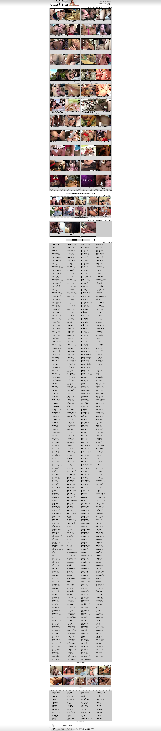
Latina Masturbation (85, 431)
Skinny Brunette (99, 451)
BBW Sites (84, 709)
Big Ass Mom (55, 523)
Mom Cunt (83, 645)
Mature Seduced (84, 571)
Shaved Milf (98, 439)
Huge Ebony (83, 338)
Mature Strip (83, 580)
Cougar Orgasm (70, 405)
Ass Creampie (55, 431)
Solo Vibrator (98, 478)
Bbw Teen (54, 486)
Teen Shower (98, 558)
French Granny (70, 590)
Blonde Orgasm (55, 647)
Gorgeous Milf (70, 634)
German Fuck (69, 610)
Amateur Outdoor (55, 308)
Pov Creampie (98, 334)
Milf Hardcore (84, 611)
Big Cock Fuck (55, 538)
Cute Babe (69, 439)
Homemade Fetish (84, 293)
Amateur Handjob (55, 290)
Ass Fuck (54, 435)
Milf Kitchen (83, 613)
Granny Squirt (69, 655)
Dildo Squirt (69, 458)
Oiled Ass (98, 269)
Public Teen (98, 357)
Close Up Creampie (71, 389)
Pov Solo (97, 342)
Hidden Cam (83, 286)
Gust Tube (70, 693)
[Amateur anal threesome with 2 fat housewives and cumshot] (103, 80)
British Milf (69, 274)
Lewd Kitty (99, 715)
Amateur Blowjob (55, 260)
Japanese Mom (84, 399)
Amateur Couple (55, 270)
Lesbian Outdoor (84, 473)
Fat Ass (68, 527)
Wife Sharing (98, 629)
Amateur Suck (55, 322)
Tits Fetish (98, 585)
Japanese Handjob (84, 393)
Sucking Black (99, 503)
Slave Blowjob (98, 454)
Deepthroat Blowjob (71, 451)
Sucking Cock (98, 504)
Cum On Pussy (70, 426)
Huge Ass (83, 331)
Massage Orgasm (84, 503)
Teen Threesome (99, 567)
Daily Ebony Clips (71, 712)
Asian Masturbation (56, 413)
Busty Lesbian (69, 335)
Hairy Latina (83, 259)
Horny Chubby (84, 309)
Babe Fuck (54, 444)
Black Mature (55, 588)
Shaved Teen (98, 444)
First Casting (69, 572)
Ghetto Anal (69, 619)
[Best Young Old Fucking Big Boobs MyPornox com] (103, 186)
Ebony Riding (69, 509)
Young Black (98, 645)
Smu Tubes (70, 705)
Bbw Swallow (55, 484)
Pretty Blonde (98, 350)
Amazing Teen (55, 342)
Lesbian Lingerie (84, 462)
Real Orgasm (98, 380)
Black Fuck (54, 584)
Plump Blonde (98, 305)
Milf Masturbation (84, 614)
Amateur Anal (55, 253)
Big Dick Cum (55, 546)
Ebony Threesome (70, 513)
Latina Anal (83, 418)
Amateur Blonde (55, 259)
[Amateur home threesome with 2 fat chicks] (103, 95)
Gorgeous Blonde (70, 633)
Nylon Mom (98, 266)
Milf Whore (83, 637)
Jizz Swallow (83, 406)
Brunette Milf (69, 302)
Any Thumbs (105, 686)
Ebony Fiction (70, 719)
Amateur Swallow (55, 324)
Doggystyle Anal (70, 468)
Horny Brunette (84, 308)
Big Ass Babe (55, 510)
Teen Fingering (99, 540)
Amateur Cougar (55, 269)
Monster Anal (84, 656)
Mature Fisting (84, 536)
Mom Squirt (83, 653)
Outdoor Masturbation (100, 290)
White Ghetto (98, 614)
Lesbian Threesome (85, 486)
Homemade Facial (84, 292)
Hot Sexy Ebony (85, 698)
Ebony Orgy (69, 507)
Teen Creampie (99, 532)
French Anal (69, 585)
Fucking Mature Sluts (86, 719)
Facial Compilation (70, 522)
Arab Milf (54, 390)
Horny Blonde (84, 306)
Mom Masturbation (85, 647)
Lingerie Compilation (85, 494)
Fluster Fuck (56, 216)
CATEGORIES (68, 193)
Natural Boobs (98, 257)
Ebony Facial (69, 491)
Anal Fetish (54, 363)
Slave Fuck (98, 455)
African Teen (54, 251)
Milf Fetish (83, 606)
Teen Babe (98, 525)
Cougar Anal (69, 402)
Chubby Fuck (69, 370)
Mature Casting (84, 520)
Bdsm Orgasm (55, 491)
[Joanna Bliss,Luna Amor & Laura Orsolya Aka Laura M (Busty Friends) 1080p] (57, 110)
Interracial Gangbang (85, 363)
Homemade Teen (84, 300)
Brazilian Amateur (70, 256)
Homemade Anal (84, 289)
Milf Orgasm (83, 616)
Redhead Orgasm (99, 392)
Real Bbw (98, 373)
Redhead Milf (98, 390)
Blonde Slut (54, 653)
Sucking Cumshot (99, 506)
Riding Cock (98, 402)
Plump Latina (98, 309)
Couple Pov (69, 410)
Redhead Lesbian (99, 387)
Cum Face (69, 420)
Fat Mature (69, 542)
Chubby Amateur (70, 360)
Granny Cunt (69, 640)
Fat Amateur (69, 525)
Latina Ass (83, 419)
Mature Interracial (84, 546)
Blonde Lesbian (55, 642)
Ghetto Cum (69, 620)
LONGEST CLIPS (86, 193)
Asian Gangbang (55, 409)
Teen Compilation (99, 530)
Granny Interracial (70, 646)
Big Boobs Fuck (55, 529)
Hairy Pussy (83, 266)
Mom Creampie (84, 643)
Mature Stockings (84, 578)
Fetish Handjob (70, 561)
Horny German (84, 313)
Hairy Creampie (84, 254)
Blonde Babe (54, 623)
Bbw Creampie (55, 452)
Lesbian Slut (83, 477)
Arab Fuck (54, 387)
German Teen (69, 616)
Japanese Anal (84, 384)
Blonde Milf (54, 645)
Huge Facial (83, 340)
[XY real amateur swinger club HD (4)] (88, 186)
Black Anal (54, 569)
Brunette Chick (70, 289)
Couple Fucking (70, 409)
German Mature (70, 613)
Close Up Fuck (70, 393)
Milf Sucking (83, 632)
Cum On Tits (69, 428)
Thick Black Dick (99, 571)
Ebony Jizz (69, 497)
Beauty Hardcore (55, 499)
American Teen (55, 355)
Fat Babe (68, 529)
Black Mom (54, 591)
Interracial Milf (84, 366)
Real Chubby (98, 377)
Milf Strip (83, 630)
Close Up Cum (70, 390)
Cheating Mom (70, 355)
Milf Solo (83, 624)
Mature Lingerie (84, 553)
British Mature (69, 273)
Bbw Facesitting (55, 455)
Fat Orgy (68, 546)
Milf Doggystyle (84, 603)
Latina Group (84, 426)
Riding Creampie (99, 403)
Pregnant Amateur (99, 345)
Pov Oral (97, 338)
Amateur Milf (55, 299)
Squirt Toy (98, 491)
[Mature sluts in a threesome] (57, 49)
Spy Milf (97, 488)
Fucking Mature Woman (101, 693)
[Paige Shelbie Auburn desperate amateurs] (88, 49)
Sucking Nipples (99, 509)
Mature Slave (83, 572)
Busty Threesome (70, 342)
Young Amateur (99, 639)
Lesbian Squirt (84, 480)
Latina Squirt (83, 442)
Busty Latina (69, 334)
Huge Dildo (83, 337)
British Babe (69, 266)
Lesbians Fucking (84, 490)
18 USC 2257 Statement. (84, 729)
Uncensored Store (80, 675)
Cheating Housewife (71, 350)
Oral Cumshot (98, 274)
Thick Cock (98, 572)
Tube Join (68, 206)
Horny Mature (84, 318)
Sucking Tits (98, 510)
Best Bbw (54, 501)
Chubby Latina (70, 371)
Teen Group (98, 545)
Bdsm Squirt (54, 493)
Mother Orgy (98, 254)
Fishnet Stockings (70, 578)
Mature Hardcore (84, 545)
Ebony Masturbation (71, 500)
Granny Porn (99, 698)
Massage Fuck (84, 501)
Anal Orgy (54, 370)
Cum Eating (69, 419)
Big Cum (54, 540)
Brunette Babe (69, 283)
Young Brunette (99, 647)
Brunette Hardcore (70, 299)
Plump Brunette (99, 308)
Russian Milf (98, 418)
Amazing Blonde (55, 335)
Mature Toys (83, 588)
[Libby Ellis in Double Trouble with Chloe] (72, 155)
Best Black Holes (71, 709)
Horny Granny (84, 315)
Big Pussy (54, 556)
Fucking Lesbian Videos (87, 718)
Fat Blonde (69, 532)
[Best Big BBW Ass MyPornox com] (103, 125)
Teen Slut (97, 559)
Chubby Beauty (70, 364)
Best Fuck (54, 504)
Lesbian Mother (84, 468)
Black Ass (54, 571)
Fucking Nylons (100, 695)
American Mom (55, 353)
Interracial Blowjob (85, 351)
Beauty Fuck (54, 497)
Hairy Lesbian (84, 260)
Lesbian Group (84, 460)
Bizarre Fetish (55, 568)
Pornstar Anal (98, 322)
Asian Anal (54, 393)
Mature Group (84, 542)
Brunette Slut (69, 311)
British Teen (69, 279)
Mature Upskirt (84, 590)
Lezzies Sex (99, 716)
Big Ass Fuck (55, 517)
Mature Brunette (84, 519)
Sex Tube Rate (70, 702)
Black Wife (54, 619)
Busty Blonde (69, 327)
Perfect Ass (98, 299)
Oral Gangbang (99, 276)
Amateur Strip (55, 321)
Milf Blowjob (83, 597)
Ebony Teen (69, 512)
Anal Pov (54, 371)
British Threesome (70, 280)
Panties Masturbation (100, 296)
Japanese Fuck (84, 392)
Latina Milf (83, 432)
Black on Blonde (55, 620)
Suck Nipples (98, 499)
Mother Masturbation (100, 251)
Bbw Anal (54, 447)
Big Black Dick (55, 527)
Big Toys (54, 567)
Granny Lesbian (70, 647)
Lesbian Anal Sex (84, 448)
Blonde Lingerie (55, 643)
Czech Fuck (69, 448)
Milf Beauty (83, 594)
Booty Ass (69, 251)
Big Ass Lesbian (55, 520)
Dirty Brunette (69, 462)
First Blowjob (69, 571)
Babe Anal (54, 441)
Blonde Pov (54, 650)
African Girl (54, 247)
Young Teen (98, 656)
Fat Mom (68, 545)
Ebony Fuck (69, 493)
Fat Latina (69, 539)
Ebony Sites (84, 696)
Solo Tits (97, 475)
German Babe (69, 601)
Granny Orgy (69, 652)
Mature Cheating (84, 522)
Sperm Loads (98, 486)
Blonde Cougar (55, 630)
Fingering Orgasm (70, 567)
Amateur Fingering (56, 285)
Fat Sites (83, 715)
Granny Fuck (69, 642)
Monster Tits (98, 246)
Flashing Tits (69, 581)
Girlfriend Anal (70, 624)
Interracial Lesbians (85, 364)
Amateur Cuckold (55, 273)
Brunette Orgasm (70, 305)
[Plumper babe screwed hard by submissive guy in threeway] (88, 155)
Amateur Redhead (55, 311)
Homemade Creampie (85, 290)
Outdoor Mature (99, 292)
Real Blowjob (98, 374)
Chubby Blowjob (70, 366)
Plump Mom (98, 316)
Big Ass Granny (55, 519)
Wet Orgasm (98, 611)
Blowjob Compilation (71, 244)
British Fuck (69, 269)
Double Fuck (69, 475)
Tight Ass (98, 580)
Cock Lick (69, 399)
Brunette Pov (69, 308)
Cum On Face (69, 423)
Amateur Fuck (55, 286)
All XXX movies (56, 206)
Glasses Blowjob (70, 627)
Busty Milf (69, 337)
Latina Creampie (84, 422)
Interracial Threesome (85, 374)
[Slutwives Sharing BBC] (72, 80)
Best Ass (54, 500)
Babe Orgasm (55, 445)
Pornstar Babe (98, 324)
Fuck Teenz (99, 696)
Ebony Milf (69, 503)
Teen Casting (98, 529)
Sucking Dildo (98, 507)
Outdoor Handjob (99, 289)
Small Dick (98, 462)
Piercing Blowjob (99, 300)
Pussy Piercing (99, 366)
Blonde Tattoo (55, 658)
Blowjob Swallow (70, 247)
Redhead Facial (99, 384)
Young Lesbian (99, 652)
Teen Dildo (98, 535)
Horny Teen (83, 325)
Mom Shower (84, 650)
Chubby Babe (69, 363)
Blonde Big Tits (55, 624)
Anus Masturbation (56, 380)
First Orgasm (69, 575)
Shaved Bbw (98, 429)
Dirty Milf (69, 465)
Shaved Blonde (99, 432)
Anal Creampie (55, 360)
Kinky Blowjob (84, 410)
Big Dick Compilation (56, 545)
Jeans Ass (83, 402)
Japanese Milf (84, 397)
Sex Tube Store (71, 703)
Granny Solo (69, 653)
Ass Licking (54, 436)
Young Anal (98, 640)
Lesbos (98, 713)
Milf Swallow (83, 633)
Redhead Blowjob (99, 383)
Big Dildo (54, 551)
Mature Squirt (84, 577)
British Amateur (70, 263)
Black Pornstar (55, 598)
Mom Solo (83, 652)
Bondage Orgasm (70, 250)
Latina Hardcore (84, 428)
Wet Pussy (98, 613)
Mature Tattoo (84, 585)
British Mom (69, 276)
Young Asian (98, 642)
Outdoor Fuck (98, 287)
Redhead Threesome (100, 399)
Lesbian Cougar (84, 452)
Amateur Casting (55, 263)
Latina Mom (83, 433)
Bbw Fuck (54, 458)
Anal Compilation (55, 357)
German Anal (69, 600)
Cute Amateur (69, 438)
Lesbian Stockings (84, 481)
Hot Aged (99, 700)
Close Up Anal (70, 386)
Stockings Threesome (100, 497)
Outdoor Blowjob (99, 285)
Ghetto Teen (69, 623)
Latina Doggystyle (85, 423)
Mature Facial (84, 532)
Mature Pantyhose (84, 562)
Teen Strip (98, 564)
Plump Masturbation (100, 312)
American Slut (55, 354)
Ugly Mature (98, 590)
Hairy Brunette (84, 253)
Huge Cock (83, 334)
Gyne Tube (70, 695)
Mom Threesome (84, 655)
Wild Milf (98, 637)
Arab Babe (54, 383)
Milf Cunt (83, 601)
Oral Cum (98, 273)
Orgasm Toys (98, 280)
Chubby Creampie (70, 368)
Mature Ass (83, 509)
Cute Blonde (69, 441)
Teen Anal (98, 522)
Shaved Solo (98, 442)
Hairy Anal (83, 248)
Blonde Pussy (55, 652)
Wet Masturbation (99, 610)
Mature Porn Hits (100, 719)
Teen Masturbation (99, 548)
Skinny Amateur (99, 448)
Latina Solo (83, 441)
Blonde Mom (55, 646)
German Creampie (70, 608)
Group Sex (83, 246)
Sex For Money (99, 423)
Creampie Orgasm (70, 412)
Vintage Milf (98, 603)
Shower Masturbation (100, 445)
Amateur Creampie (56, 272)
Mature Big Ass (84, 512)
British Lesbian (70, 272)
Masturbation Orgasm (85, 504)
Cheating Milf (69, 354)
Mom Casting (84, 642)
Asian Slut (54, 425)
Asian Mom (54, 418)
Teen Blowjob (98, 527)
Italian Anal (83, 377)
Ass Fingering (55, 432)
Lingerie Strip (84, 497)
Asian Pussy (54, 423)
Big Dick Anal (55, 542)
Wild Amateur (98, 632)
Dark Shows (70, 713)
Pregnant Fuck (98, 347)
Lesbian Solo (83, 478)
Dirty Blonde (69, 461)
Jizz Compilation (84, 403)
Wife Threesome (99, 630)
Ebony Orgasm (70, 506)
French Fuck (69, 588)
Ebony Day (70, 716)
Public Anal (98, 353)
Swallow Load (98, 512)
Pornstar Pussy (99, 329)
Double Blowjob (70, 474)
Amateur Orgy (55, 306)
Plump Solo (98, 319)
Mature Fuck (83, 539)
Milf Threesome (84, 634)
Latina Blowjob (84, 420)
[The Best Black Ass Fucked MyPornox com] (57, 171)
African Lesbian (55, 248)
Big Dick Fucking (55, 548)
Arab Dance (54, 386)
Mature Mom (83, 556)
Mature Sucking (84, 581)
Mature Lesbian (84, 552)
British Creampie (70, 267)
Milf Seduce (83, 623)
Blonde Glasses (55, 637)
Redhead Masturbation (100, 389)
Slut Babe (98, 458)
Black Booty (54, 578)
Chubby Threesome (71, 384)
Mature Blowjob (84, 517)
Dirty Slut (69, 467)
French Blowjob (70, 587)
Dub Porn (105, 206)
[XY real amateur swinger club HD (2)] (57, 125)
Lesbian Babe (84, 449)
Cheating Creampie (70, 347)
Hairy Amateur (84, 247)
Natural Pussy (98, 261)
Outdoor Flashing (99, 286)
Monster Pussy (99, 244)
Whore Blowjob (99, 619)
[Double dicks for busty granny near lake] (103, 110)
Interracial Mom (84, 367)
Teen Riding (98, 556)
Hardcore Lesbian (84, 277)
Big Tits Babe (55, 558)
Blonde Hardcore (55, 640)
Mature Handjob (84, 543)
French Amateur (70, 584)
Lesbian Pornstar (84, 474)
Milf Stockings (84, 629)
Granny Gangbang (70, 643)
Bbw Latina (54, 461)
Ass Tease (54, 438)
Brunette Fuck (69, 296)
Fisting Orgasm (70, 580)
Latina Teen (83, 444)
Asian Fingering (55, 406)
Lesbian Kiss (83, 461)
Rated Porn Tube (71, 700)
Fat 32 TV (84, 713)
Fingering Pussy (70, 568)
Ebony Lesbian (70, 499)
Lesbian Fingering (84, 457)
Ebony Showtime (85, 695)
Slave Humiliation (99, 457)
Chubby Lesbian (70, 373)
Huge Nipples (84, 342)
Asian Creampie (55, 402)
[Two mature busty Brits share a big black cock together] (88, 171)
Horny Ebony (84, 312)
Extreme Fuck (69, 519)
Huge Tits (83, 345)
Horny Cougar (84, 311)
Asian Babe (54, 396)
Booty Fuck (69, 253)
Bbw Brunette (55, 449)
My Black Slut (85, 702)
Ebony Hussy (85, 693)
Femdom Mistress (70, 555)
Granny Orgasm (70, 650)
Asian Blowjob (55, 400)
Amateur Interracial (56, 293)
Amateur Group (55, 289)
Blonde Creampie (55, 632)
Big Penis (54, 555)
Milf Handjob (84, 610)
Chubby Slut (69, 381)
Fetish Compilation (70, 558)
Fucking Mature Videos (101, 692)
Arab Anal (54, 381)
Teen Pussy (98, 555)
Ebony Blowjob (70, 484)
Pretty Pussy (98, 351)
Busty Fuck (69, 332)
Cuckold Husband (70, 416)
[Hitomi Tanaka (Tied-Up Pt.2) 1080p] (72, 171)
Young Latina (98, 650)
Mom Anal (83, 639)
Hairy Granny (84, 257)
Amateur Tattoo (55, 327)
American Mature (55, 350)
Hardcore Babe (84, 274)
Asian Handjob (55, 410)
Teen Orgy (98, 551)
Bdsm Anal (54, 488)
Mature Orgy (83, 561)
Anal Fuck (54, 366)
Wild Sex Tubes (56, 686)
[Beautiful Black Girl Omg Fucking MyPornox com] (57, 65)
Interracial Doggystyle (85, 358)
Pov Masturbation (99, 337)
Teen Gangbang (99, 543)
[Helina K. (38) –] (57, 19)
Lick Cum (83, 491)
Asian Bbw (54, 397)
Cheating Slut (69, 357)
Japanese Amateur (84, 383)
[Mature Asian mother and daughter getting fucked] (72, 19)
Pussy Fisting (98, 360)
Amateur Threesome (56, 329)
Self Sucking (98, 422)
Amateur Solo (55, 316)
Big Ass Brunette (55, 513)
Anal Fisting (54, 364)
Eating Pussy (69, 477)
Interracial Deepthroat (85, 357)
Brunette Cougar (70, 290)
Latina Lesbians (84, 429)
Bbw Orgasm (55, 470)
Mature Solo (83, 575)
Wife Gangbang (99, 627)
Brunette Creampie (70, 292)
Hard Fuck (83, 273)
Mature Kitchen (84, 549)
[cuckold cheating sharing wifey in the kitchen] (72, 140)
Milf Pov (83, 621)
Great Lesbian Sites (100, 699)
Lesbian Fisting (84, 458)
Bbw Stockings (55, 483)
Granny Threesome (70, 656)
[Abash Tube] (103, 19)
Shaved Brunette (99, 433)
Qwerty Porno (56, 675)
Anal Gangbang (55, 367)
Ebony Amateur (70, 478)
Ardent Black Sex (71, 708)
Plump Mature (98, 313)
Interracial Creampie (85, 354)
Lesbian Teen (84, 484)
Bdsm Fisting (55, 490)
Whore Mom (98, 623)
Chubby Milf (69, 376)
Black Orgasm (55, 594)
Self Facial (98, 420)
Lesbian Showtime (100, 706)
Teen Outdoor (98, 552)
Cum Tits (68, 432)
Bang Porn (93, 206)
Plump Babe (98, 303)
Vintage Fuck (98, 598)
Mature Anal (83, 507)
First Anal (69, 569)
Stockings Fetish (99, 494)
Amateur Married (55, 298)
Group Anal (69, 658)
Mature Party (83, 564)
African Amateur (55, 244)
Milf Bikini (83, 595)
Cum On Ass (69, 422)
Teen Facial (98, 538)
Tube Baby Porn (71, 706)
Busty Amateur (70, 319)
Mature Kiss (83, 548)
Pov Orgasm (98, 340)
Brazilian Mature (70, 260)
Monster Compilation (85, 659)
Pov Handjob (98, 335)
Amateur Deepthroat (56, 277)
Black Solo (54, 606)
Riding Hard (98, 407)
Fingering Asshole (70, 564)
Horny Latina (84, 316)
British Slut (69, 277)
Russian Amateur (99, 410)
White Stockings (99, 617)
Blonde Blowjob (55, 627)
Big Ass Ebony (55, 516)
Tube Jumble (68, 675)
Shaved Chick (98, 435)
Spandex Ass (98, 480)
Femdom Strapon (70, 556)
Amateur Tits (54, 331)
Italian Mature (84, 380)
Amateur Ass (54, 254)
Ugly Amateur (98, 588)
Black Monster (55, 593)
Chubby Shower (70, 380)
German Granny (70, 611)
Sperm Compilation (99, 481)
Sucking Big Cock (99, 500)
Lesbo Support (99, 712)
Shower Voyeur (99, 447)
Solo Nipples (98, 471)
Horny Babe (83, 303)
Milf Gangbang (84, 608)
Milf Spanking (84, 626)
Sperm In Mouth (99, 483)
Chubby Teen (69, 383)
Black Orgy (54, 595)
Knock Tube (70, 696)
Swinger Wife (98, 517)
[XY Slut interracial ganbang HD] (103, 140)
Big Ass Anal (55, 507)
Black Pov (54, 600)
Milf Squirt (83, 627)
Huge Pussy (83, 344)
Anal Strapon (55, 376)
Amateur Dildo (55, 279)
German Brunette (70, 607)
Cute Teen (69, 445)
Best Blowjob (55, 503)
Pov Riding (98, 341)
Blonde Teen (54, 659)
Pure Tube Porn (71, 699)
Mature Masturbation (85, 555)
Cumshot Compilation (71, 433)
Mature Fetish (84, 535)
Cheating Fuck (70, 348)
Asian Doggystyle (55, 403)
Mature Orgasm (84, 559)
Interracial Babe (84, 350)
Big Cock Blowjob (56, 533)
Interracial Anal (84, 348)
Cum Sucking (69, 429)
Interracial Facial (84, 360)
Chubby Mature (70, 374)
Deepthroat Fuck (70, 452)
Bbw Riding (54, 477)
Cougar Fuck (69, 403)
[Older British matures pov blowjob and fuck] (88, 19)
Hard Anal (83, 272)
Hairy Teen (83, 267)
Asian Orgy (54, 420)
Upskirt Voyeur (99, 591)
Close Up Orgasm (70, 396)
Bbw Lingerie (55, 464)
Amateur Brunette (55, 261)
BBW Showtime (85, 708)
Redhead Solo (98, 396)
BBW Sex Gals (85, 706)
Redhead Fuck (98, 386)
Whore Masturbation (100, 621)
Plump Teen (98, 321)
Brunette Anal (69, 282)
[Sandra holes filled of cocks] (88, 140)
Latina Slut (83, 439)
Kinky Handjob (84, 412)
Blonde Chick (55, 629)
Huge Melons (84, 341)
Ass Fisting (54, 433)
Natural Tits (98, 263)
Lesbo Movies (99, 711)
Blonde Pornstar (55, 649)
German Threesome (71, 617)
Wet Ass (97, 608)
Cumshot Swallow (70, 435)
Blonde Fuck (54, 636)
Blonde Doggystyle (56, 633)
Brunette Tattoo (70, 313)
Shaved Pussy (98, 441)
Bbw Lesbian (55, 462)
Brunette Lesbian (70, 300)
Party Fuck (98, 298)
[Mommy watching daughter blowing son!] (88, 65)
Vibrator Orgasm (99, 593)
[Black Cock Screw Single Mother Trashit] (72, 95)
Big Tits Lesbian (55, 564)
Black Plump (54, 597)
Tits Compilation (99, 584)
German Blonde (70, 604)
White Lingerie (99, 616)
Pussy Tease (98, 371)
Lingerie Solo (84, 496)
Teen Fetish (98, 539)
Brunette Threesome (71, 316)
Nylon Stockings (99, 267)
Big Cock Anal (55, 532)
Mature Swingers (84, 584)
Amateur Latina (55, 295)
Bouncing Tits (69, 254)
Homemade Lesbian (85, 296)
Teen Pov (97, 553)
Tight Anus (98, 578)
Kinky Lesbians (84, 413)
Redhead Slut (98, 394)
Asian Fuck (54, 407)
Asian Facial (54, 405)
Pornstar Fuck (98, 327)
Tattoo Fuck (98, 519)
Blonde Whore (55, 660)
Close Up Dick (70, 392)
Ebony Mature (69, 501)
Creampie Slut (69, 413)
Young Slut (98, 653)
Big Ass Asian (55, 509)
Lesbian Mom (84, 467)
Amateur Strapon (55, 319)
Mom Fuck (83, 646)
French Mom (69, 594)
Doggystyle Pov (70, 471)
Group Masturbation (85, 244)
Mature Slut (83, 574)
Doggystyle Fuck (70, 470)
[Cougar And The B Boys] (88, 34)
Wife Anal (98, 624)
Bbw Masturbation (56, 465)
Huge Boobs (83, 332)
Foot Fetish (69, 582)
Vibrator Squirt (99, 594)
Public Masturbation (100, 355)
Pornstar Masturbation (100, 328)
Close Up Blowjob (70, 387)
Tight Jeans (98, 581)
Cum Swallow (69, 431)
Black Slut (54, 604)
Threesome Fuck (99, 575)
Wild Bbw (98, 633)
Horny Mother (84, 322)
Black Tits (54, 616)
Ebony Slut (69, 510)
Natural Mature (99, 260)
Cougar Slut (69, 406)
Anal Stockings (55, 374)
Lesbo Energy (99, 709)
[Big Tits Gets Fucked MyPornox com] (72, 110)
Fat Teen (68, 549)
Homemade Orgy (84, 299)
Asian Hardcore (55, 412)
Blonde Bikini (55, 626)
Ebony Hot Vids (85, 692)
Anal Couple (54, 358)
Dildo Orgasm (69, 455)
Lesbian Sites (99, 708)
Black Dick (54, 582)
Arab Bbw (54, 384)
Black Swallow (55, 611)
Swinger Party (98, 516)
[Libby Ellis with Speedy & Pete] (103, 65)
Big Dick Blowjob (55, 543)
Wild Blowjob (98, 634)
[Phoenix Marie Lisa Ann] (88, 95)
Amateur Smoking (56, 315)
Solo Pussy (98, 474)
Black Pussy (54, 601)
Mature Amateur (84, 506)
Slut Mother (98, 461)
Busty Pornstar (70, 340)
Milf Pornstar (83, 620)
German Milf (69, 614)
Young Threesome (99, 658)
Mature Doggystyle (85, 529)
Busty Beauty (69, 325)
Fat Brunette (69, 533)
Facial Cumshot (70, 523)
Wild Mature (98, 636)
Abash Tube (80, 686)
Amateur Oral (55, 303)
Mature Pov (83, 567)
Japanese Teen (84, 400)
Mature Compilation (85, 523)
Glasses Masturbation (71, 630)
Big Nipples (54, 553)
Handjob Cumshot (84, 270)
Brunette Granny (70, 298)
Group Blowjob (70, 659)
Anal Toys (54, 379)
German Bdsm (70, 603)
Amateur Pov (54, 309)
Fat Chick (69, 536)
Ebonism (69, 715)
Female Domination (71, 552)
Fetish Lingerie (70, 562)
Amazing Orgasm (55, 341)
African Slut (54, 250)
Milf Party (83, 619)
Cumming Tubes (85, 711)
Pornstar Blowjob (99, 325)
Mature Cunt (83, 526)
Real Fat (97, 379)
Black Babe (54, 572)
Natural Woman (99, 264)
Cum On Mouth (70, 425)
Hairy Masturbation (85, 261)
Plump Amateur (99, 302)
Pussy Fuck (98, 361)
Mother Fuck (98, 250)
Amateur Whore (55, 332)
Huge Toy (83, 347)
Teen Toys (98, 569)
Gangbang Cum (70, 597)
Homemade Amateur (85, 287)
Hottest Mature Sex (100, 703)
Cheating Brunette (70, 345)
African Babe (55, 246)
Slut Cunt (97, 460)
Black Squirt (54, 608)
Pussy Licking (98, 363)
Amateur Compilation (56, 267)
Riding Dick (98, 405)
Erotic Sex (69, 516)
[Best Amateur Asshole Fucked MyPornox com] (57, 232)
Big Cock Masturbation (57, 539)
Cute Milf (69, 444)
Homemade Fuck (84, 295)
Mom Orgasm (84, 649)
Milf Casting (83, 598)
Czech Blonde (69, 447)
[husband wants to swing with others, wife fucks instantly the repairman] (88, 110)
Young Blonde (98, 646)
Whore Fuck (98, 620)
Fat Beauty (69, 530)
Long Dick (83, 500)
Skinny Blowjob (99, 449)
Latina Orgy (83, 436)
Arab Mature (54, 389)
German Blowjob (70, 606)
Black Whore (55, 617)
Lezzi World (99, 718)
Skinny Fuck (98, 452)
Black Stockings (55, 610)
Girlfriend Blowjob (70, 626)
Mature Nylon (84, 558)
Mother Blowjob (99, 248)
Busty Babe (69, 324)
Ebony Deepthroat (70, 490)
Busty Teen (69, 341)
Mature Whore (84, 591)
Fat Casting (69, 535)
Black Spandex (55, 607)
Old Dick (97, 270)
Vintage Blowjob (99, 597)
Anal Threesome (55, 377)
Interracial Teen (84, 373)
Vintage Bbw (98, 595)
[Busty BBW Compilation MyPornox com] (88, 125)
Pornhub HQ (80, 216)
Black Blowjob (55, 577)
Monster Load (84, 660)
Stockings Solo (99, 496)
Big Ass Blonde (55, 512)
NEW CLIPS (80, 193)
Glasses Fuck (69, 629)
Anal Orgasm (55, 368)
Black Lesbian (55, 587)
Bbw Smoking (55, 478)
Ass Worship (54, 439)
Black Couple (55, 581)
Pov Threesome (99, 344)
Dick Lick (69, 454)
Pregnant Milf (98, 348)
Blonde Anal (54, 621)
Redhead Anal (98, 381)
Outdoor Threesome (100, 295)
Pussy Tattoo (98, 370)
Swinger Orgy (98, 514)
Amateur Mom (55, 300)
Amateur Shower (55, 313)
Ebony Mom (69, 504)
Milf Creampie (84, 600)
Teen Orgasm (98, 549)
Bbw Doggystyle (55, 454)
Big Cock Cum (55, 536)
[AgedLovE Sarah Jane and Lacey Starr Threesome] (103, 34)
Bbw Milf (54, 467)
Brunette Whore (70, 318)
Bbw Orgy (54, 471)
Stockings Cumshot (99, 493)
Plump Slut (98, 318)
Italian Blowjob (84, 379)
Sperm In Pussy (99, 484)
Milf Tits (83, 636)
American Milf (55, 351)
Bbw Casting (54, 451)
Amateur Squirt (55, 318)
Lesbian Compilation (85, 451)
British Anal (69, 264)
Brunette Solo (69, 312)
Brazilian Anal (70, 257)
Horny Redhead (84, 324)
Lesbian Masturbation (85, 464)
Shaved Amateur (99, 428)
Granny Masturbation (71, 649)
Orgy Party (98, 282)
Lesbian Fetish (84, 455)
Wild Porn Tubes (105, 675)
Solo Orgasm (98, 473)
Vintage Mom (98, 604)
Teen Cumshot (98, 533)
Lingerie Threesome (85, 499)
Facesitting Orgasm (70, 520)
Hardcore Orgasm (84, 280)
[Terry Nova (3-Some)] (103, 171)
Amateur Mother (55, 302)
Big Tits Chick (55, 559)
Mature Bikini (84, 514)
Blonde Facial (55, 634)
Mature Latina (84, 551)
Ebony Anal (69, 480)
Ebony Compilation (71, 488)
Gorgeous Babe (70, 632)
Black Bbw (54, 574)
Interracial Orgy (84, 370)
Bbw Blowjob (55, 448)
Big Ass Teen (55, 526)
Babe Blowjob (55, 442)
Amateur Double (55, 282)
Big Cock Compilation (56, 535)
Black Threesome (55, 614)
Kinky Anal (83, 409)
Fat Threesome (70, 551)
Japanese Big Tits (84, 387)
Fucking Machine (70, 595)
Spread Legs (98, 487)
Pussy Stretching (99, 368)
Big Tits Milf (54, 565)
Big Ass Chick (55, 514)
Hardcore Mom (84, 279)
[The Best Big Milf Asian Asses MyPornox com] (57, 140)
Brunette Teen (69, 315)
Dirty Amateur (70, 460)
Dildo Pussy (69, 457)
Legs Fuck (83, 447)
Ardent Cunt (80, 206)
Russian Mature (99, 416)
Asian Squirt (54, 426)
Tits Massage (98, 587)
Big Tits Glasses (55, 562)
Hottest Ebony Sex (85, 699)
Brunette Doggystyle (71, 293)
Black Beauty (55, 575)
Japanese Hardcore (85, 394)
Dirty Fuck (69, 464)
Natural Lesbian (99, 259)
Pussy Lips (98, 364)
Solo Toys (98, 477)
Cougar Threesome (70, 407)
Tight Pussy (98, 582)
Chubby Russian (70, 379)
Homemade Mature (85, 298)
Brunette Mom (70, 303)
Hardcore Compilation (85, 276)
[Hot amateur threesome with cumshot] (72, 65)
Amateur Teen (55, 328)
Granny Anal (69, 636)
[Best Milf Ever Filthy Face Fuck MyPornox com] (57, 95)
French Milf (69, 593)
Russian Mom (98, 419)
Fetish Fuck (69, 559)
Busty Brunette (70, 328)
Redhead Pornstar (99, 393)
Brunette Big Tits (70, 286)
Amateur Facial (55, 283)
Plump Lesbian (99, 311)
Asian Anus (54, 394)
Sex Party (97, 425)
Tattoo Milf (98, 520)
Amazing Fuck (55, 338)
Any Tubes (70, 692)
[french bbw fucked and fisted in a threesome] (57, 80)
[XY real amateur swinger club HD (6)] (57, 186)
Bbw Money (54, 468)
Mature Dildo (84, 527)
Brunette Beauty (70, 285)
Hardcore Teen (84, 285)
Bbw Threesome (55, 487)
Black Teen (54, 613)
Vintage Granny (99, 600)
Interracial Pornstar (85, 371)
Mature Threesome (85, 587)
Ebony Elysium (71, 718)
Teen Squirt (98, 562)
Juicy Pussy (83, 407)
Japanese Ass (84, 386)
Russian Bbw (98, 412)
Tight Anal (98, 577)
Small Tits (98, 464)
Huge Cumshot (84, 335)
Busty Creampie (70, 329)
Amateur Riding (55, 312)
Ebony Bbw (69, 483)
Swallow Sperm (99, 513)
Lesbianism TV (100, 705)
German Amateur (70, 598)
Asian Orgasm (55, 419)
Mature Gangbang (84, 540)
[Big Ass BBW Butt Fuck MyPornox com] (72, 49)
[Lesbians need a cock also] (72, 186)
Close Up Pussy (70, 397)
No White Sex (85, 703)
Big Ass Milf (54, 522)
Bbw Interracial (55, 460)
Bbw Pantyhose (55, 473)
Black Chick (54, 580)
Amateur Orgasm (55, 305)
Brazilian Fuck (70, 259)
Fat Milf (68, 543)
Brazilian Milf (69, 261)
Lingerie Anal (84, 493)
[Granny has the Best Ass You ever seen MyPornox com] (72, 232)
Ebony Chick (69, 487)
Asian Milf (54, 416)
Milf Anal (83, 593)
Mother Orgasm (99, 253)
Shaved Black (98, 431)
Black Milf (54, 590)
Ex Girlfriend (69, 517)
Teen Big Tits (98, 526)
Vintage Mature (99, 601)
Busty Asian (69, 322)
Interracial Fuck (84, 361)
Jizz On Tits (83, 405)
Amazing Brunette (56, 337)
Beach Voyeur (55, 494)
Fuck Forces (92, 216)
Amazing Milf (55, 340)
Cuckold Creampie (70, 415)
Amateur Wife (55, 334)
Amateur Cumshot (56, 274)
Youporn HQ (68, 686)
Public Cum (98, 354)
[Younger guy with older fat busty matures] (57, 34)
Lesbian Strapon (84, 483)
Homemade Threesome (85, 302)
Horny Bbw (83, 305)
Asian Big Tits (55, 399)
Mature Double (84, 530)
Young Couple (98, 649)
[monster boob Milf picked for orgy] (103, 49)
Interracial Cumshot (85, 355)
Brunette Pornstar (70, 306)
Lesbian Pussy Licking (85, 475)
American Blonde (55, 345)
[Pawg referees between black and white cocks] (72, 125)
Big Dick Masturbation (56, 549)
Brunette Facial (70, 295)
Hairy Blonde (84, 251)
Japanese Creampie (85, 390)
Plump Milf (98, 315)
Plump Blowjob (99, 306)
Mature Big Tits (84, 513)
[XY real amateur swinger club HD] (103, 155)
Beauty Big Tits (55, 496)
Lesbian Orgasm (84, 470)
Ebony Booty (69, 486)
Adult (93, 686)
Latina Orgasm (84, 435)
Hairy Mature (84, 263)
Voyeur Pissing (99, 607)
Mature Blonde (84, 516)
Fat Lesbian (69, 540)
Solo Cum (98, 465)
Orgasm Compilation (100, 279)
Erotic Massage (70, 514)
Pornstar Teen (98, 331)
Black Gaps (70, 711)
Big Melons (54, 552)
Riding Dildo (98, 406)
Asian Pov (54, 422)
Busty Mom (69, 338)
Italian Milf (83, 381)
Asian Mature (55, 415)
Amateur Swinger (55, 325)
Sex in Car (98, 426)
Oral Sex (97, 277)
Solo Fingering (99, 468)
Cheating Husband (70, 351)
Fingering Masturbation (71, 565)
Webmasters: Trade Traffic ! (67, 725)
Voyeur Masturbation (100, 606)
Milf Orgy (83, 617)
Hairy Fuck (83, 256)
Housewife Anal (84, 329)
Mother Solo (98, 256)
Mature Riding (84, 569)
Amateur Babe (55, 256)
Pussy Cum (98, 358)
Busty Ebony (69, 331)
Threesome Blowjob (100, 574)
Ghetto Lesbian (70, 621)
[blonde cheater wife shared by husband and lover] (88, 80)
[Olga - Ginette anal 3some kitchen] (72, 34)
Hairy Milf (83, 264)
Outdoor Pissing (99, 293)
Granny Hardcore (70, 645)
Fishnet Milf (69, 577)
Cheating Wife (69, 358)
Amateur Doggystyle (56, 280)
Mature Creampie (84, 525)
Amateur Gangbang (56, 287)
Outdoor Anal (98, 283)
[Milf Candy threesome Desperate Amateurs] (57, 155)
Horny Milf (83, 319)
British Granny (70, 270)
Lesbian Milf (83, 465)
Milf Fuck (83, 607)
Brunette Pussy (70, 309)
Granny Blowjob (70, 637)
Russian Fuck (98, 415)
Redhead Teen (98, 397)
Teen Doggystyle (99, 536)
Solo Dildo (98, 467)
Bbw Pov (54, 475)
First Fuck (69, 574)
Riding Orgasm (99, 409)
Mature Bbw (83, 510)
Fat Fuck (68, 538)
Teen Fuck (98, 542)
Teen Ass (97, 523)
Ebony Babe (69, 481)
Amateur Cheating (56, 264)
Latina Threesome (84, 445)
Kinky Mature (84, 415)
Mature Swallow (84, 582)
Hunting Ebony (85, 700)
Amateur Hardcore (56, 292)
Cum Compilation (70, 418)
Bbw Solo (54, 480)
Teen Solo (98, 561)
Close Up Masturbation (71, 394)
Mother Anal (98, 247)
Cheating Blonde (70, 344)
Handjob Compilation (85, 269)
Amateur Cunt (55, 276)
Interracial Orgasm (85, 368)
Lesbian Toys (83, 488)
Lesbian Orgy (84, 471)
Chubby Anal (69, 361)
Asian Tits (54, 429)
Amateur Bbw (55, 257)
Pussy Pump (98, 367)
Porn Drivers (105, 216)
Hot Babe (83, 328)
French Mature (70, 591)
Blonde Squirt (55, 656)
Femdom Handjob (70, 553)
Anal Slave (54, 373)
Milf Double (83, 604)
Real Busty (98, 376)
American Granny (55, 348)
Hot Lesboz (99, 702)
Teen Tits (97, 568)
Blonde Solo (54, 655)
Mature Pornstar (84, 565)
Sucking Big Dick (99, 501)
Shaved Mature (99, 438)
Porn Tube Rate (71, 698)
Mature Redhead (84, 568)
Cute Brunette (69, 442)
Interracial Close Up (85, 353)
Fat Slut (68, 548)
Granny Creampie (70, 639)
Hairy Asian (83, 250)
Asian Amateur (55, 392)
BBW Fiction (84, 705)
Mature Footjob (84, 538)
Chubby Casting (70, 367)
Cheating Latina (70, 353)
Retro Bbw (98, 400)
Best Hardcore (55, 506)
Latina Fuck (83, 425)
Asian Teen (54, 428)
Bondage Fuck (70, 248)
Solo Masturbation (99, 470)
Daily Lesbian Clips (86, 712)
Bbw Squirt (54, 481)
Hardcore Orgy (84, 282)
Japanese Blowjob (84, 389)
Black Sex (54, 603)
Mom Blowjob (84, 640)
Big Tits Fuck (55, 561)
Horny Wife (83, 327)
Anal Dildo (54, 361)
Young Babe (98, 643)
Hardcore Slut (84, 283)
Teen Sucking (98, 565)
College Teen (69, 400)
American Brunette (56, 347)
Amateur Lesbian (55, 296)
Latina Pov (83, 438)
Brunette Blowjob (70, 287)
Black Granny (55, 585)
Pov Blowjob (98, 332)
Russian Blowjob (99, 413)
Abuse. (89, 729)
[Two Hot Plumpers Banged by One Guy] (88, 232)
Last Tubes (68, 216)
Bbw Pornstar (55, 474)
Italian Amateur (84, 376)
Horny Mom (83, 321)
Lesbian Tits (83, 487)
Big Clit (53, 530)
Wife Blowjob (98, 626)
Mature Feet (83, 533)
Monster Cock (84, 658)
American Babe (55, 344)
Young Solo (98, 655)
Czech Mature (69, 449)
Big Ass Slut (54, 525)
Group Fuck (69, 660)
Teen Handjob (98, 546)
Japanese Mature (84, 396)
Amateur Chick (55, 266)
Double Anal (69, 473)
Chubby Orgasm (70, 377)
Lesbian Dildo (84, 454)
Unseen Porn (92, 675)
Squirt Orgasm (98, 490)
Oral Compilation (99, 272)
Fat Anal (68, 526)
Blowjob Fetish (70, 246)
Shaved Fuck (98, 436)
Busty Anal (69, 321)
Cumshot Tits (69, 436)
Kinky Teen (83, 416)
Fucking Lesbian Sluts (86, 716)
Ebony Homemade (70, 496)
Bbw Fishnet (54, 457)
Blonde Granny (55, 639)
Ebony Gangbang (70, 494)
